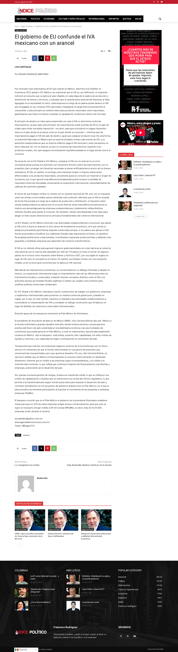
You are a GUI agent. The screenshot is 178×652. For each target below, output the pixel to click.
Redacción (42, 478)
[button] (160, 18)
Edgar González (27, 26)
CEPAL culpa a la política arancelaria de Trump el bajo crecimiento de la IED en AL (29, 536)
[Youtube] (161, 2)
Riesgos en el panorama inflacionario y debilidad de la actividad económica (96, 536)
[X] (157, 2)
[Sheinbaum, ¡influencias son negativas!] (125, 206)
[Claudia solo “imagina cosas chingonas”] (21, 592)
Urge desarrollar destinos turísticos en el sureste (89, 465)
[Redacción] (26, 484)
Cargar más (139, 216)
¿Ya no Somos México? (40, 602)
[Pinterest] (47, 58)
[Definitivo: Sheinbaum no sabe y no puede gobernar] (125, 165)
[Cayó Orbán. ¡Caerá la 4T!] (125, 179)
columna (26, 435)
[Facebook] (154, 2)
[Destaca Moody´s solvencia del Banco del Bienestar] (63, 520)
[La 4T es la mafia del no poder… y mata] (21, 579)
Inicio (17, 26)
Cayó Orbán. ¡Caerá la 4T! (144, 175)
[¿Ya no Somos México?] (21, 605)
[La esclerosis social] (125, 192)
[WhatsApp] (54, 58)
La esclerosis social (142, 189)
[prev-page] (16, 545)
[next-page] (21, 545)
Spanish (22, 649)
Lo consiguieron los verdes (27, 465)
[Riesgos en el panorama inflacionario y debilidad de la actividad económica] (96, 520)
